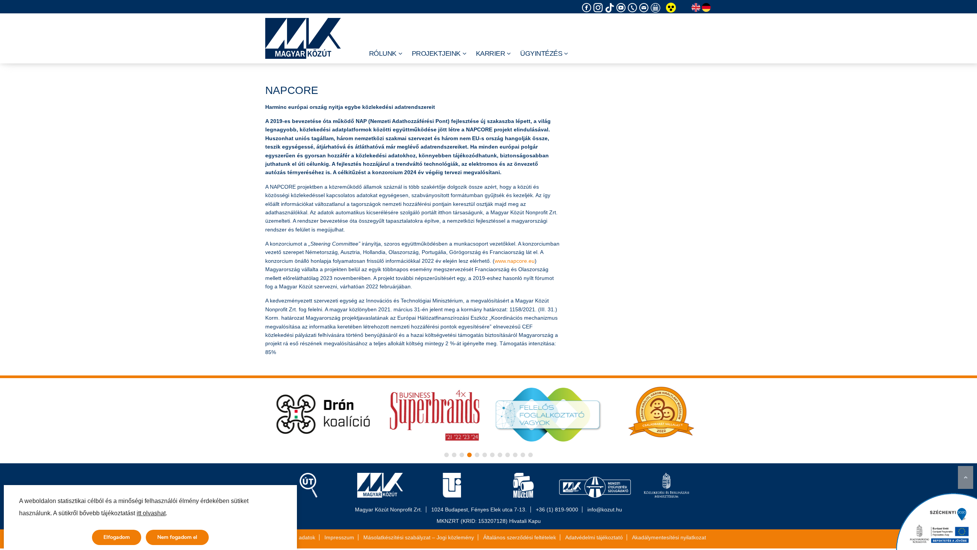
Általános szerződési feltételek (519, 537)
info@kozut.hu (604, 509)
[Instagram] (599, 8)
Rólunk (383, 53)
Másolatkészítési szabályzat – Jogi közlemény (418, 537)
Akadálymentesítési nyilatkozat (669, 537)
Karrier (490, 53)
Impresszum (339, 537)
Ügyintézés (541, 53)
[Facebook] (587, 8)
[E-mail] (645, 8)
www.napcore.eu (515, 261)
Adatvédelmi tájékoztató (594, 537)
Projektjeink (436, 53)
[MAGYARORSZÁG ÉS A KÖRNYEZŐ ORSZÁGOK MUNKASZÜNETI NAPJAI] (656, 8)
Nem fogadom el (177, 537)
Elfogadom (116, 537)
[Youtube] (622, 8)
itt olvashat (151, 513)
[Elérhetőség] (633, 8)
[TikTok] (610, 8)
